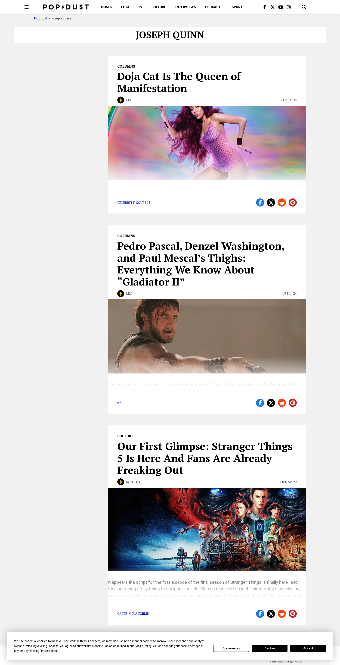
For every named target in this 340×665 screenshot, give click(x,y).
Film (125, 7)
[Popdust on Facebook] (264, 7)
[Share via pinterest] (293, 202)
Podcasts (214, 7)
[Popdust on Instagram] (288, 7)
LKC (129, 100)
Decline (270, 648)
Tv (140, 7)
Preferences (231, 648)
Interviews (185, 7)
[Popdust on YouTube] (280, 7)
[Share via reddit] (282, 202)
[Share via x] (271, 202)
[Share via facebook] (260, 202)
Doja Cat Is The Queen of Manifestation (179, 82)
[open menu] (27, 7)
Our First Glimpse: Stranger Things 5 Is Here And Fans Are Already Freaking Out (204, 458)
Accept (308, 648)
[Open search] (304, 7)
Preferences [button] (49, 650)
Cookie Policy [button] (142, 646)
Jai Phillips (133, 482)
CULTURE (158, 7)
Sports (238, 7)
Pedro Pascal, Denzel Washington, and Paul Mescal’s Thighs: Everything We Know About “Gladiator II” (200, 264)
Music (106, 7)
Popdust (41, 18)
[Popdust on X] (272, 7)
